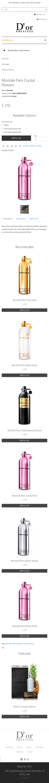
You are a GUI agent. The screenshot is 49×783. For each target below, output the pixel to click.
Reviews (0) (34, 219)
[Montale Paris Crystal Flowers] (24, 179)
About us (29, 747)
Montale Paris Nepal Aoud (24, 365)
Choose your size (7, 122)
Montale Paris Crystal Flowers (19, 50)
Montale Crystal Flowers (25, 644)
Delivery (19, 747)
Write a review (36, 146)
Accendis (5, 59)
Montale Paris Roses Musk (24, 626)
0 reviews (25, 146)
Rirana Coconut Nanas (24, 706)
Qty (35, 136)
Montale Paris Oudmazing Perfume (24, 430)
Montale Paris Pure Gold (24, 300)
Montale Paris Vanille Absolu (24, 561)
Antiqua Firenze (8, 70)
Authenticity (9, 747)
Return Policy (39, 747)
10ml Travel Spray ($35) (12, 129)
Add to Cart (16, 138)
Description (8, 219)
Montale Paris (11, 644)
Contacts (30, 752)
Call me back (24, 777)
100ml (6, 125)
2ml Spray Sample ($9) (12, 132)
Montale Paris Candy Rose (24, 495)
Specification (21, 219)
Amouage (5, 64)
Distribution (20, 752)
